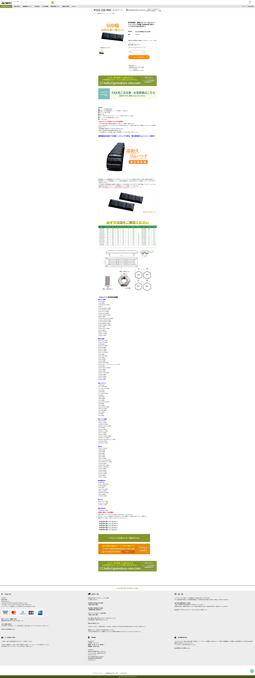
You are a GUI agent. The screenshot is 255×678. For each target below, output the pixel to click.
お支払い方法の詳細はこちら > (8, 629)
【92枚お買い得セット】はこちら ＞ (108, 529)
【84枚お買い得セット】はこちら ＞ (108, 523)
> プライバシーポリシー (97, 673)
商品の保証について (55, 6)
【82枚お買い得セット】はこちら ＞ (108, 521)
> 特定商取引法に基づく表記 (111, 673)
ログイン (244, 6)
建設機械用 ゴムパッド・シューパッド (104, 13)
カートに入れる (139, 57)
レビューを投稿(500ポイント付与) (136, 70)
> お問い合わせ (123, 673)
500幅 (113, 13)
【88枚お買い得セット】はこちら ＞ (108, 527)
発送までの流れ (65, 6)
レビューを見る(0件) (133, 68)
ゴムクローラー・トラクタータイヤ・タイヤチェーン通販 (10, 1)
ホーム (95, 13)
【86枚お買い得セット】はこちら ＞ (108, 525)
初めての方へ (17, 6)
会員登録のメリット (27, 6)
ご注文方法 (36, 6)
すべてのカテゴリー (5, 6)
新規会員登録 (251, 6)
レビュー (74, 6)
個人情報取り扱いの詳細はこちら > (182, 648)
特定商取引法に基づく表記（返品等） (137, 67)
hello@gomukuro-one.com (136, 10)
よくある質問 (45, 6)
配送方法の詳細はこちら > (94, 623)
